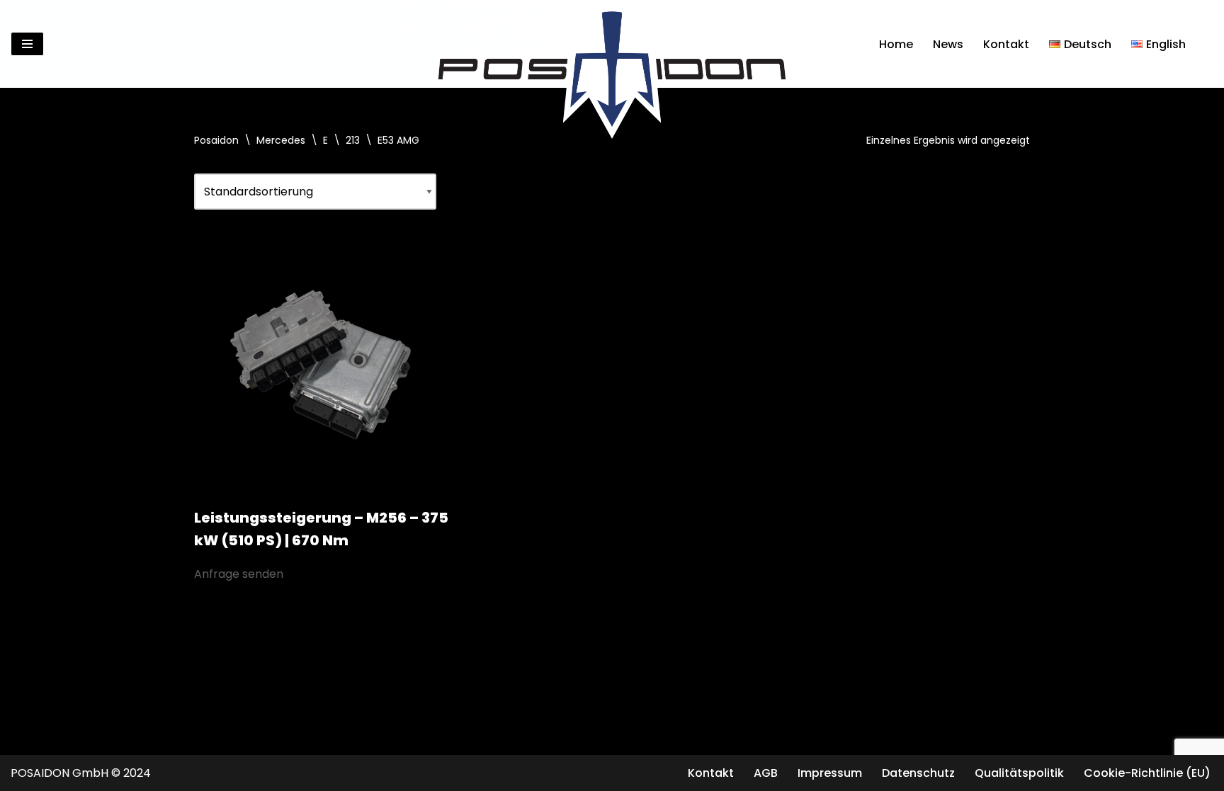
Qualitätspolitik (1019, 773)
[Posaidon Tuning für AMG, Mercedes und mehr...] (612, 44)
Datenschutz (918, 773)
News (948, 44)
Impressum (830, 773)
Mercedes (280, 140)
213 (353, 140)
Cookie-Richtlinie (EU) (1147, 773)
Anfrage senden (238, 574)
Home (896, 44)
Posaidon (216, 140)
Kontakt (1006, 44)
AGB (766, 773)
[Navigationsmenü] (27, 44)
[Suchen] (1201, 44)
